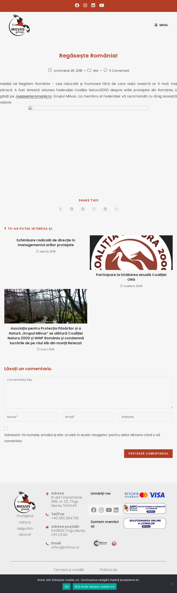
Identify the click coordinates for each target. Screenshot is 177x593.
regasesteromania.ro (34, 96)
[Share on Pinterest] (83, 209)
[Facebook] (93, 509)
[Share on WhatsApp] (116, 209)
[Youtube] (108, 509)
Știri (95, 71)
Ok (67, 586)
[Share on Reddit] (105, 209)
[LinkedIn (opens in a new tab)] (93, 5)
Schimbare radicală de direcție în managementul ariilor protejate (45, 242)
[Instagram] (101, 509)
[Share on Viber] (94, 209)
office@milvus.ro (65, 547)
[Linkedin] (116, 509)
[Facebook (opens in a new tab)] (77, 5)
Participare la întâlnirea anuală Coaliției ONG (131, 277)
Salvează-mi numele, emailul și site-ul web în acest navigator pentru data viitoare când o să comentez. (82, 438)
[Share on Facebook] (71, 209)
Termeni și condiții (69, 569)
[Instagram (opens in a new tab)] (85, 5)
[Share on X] (60, 209)
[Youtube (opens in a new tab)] (100, 5)
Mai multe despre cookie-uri (94, 586)
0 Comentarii (119, 71)
